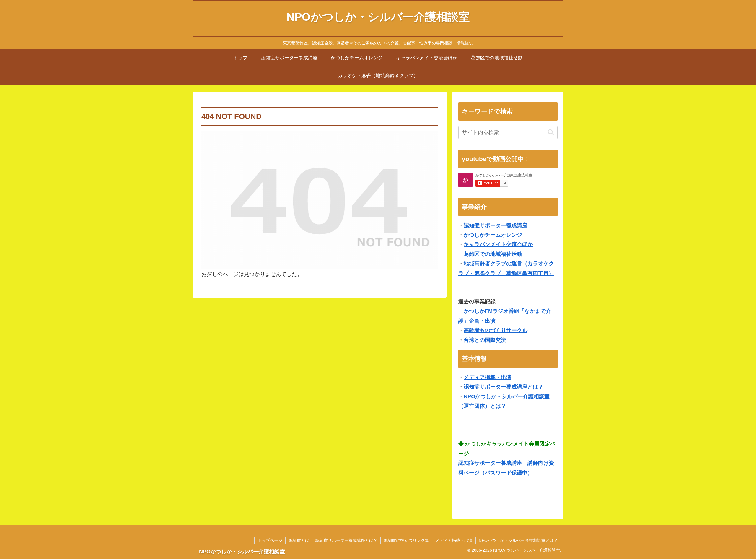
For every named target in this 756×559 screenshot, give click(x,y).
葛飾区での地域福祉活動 (493, 254)
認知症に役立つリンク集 (406, 540)
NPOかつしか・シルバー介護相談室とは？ (518, 540)
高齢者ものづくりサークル (495, 330)
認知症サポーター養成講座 (495, 225)
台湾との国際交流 (485, 340)
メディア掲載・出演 (487, 377)
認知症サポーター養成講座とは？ (503, 387)
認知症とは (299, 540)
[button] (551, 132)
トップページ (270, 540)
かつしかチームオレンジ (493, 235)
